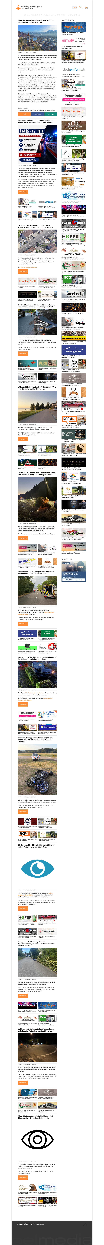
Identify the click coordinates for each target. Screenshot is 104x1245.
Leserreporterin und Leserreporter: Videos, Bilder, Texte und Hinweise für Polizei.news (35, 121)
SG (57, 15)
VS (74, 15)
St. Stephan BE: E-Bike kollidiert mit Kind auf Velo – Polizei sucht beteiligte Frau (36, 846)
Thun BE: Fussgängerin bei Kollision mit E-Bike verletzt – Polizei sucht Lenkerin (36, 1117)
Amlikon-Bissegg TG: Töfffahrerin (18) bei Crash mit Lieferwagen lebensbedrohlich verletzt (35, 740)
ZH (76, 15)
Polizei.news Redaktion (30, 52)
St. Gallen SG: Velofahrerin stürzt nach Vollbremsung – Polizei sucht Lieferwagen (35, 226)
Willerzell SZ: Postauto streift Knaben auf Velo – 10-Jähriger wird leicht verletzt (37, 388)
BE (31, 15)
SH (59, 15)
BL (33, 15)
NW (52, 15)
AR (29, 15)
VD (72, 15)
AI (27, 15)
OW (55, 15)
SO (61, 15)
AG (25, 15)
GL (41, 15)
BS (35, 15)
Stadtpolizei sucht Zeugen (29, 267)
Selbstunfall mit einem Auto (33, 693)
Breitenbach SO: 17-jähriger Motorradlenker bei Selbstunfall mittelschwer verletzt (36, 573)
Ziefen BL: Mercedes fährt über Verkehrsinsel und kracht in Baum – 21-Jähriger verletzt (36, 474)
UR (70, 15)
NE (50, 15)
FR (37, 15)
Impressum (21, 1224)
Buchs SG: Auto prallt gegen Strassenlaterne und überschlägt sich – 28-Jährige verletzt (36, 306)
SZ (64, 15)
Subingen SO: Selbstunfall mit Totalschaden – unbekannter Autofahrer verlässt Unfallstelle (37, 1030)
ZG (79, 15)
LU (48, 15)
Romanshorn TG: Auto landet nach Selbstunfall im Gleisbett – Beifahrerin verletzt (37, 658)
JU (46, 15)
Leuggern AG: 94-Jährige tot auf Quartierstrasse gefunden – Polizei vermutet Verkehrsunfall (36, 944)
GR (44, 15)
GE (39, 15)
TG (66, 15)
